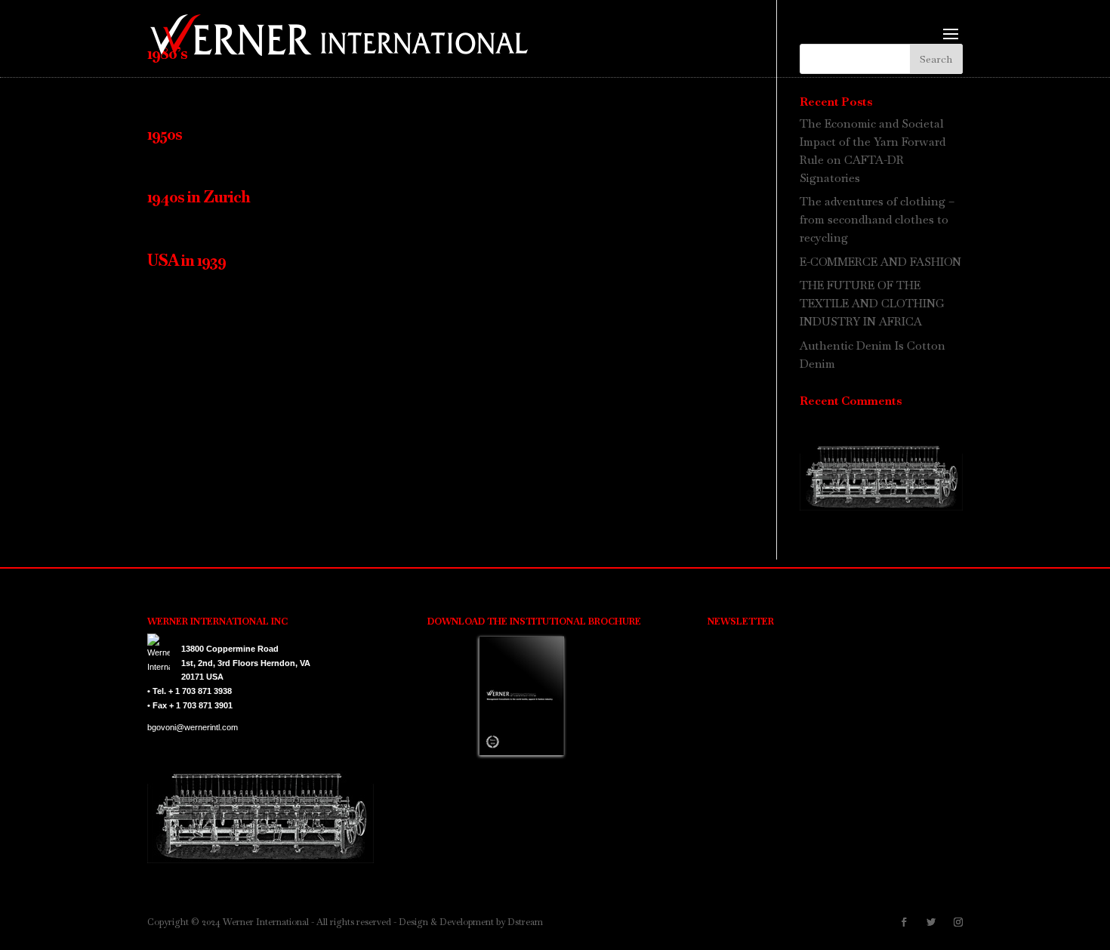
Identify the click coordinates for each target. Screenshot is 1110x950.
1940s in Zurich (198, 197)
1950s (164, 134)
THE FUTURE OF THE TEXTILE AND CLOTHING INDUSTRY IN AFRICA (872, 303)
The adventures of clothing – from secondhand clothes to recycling (877, 219)
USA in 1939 (186, 260)
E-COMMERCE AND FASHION (880, 261)
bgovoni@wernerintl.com (192, 727)
